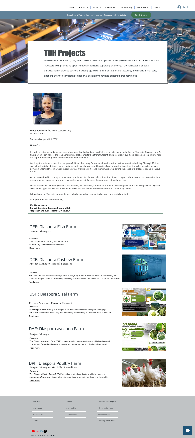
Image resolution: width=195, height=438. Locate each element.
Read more (34, 282)
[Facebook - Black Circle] (45, 431)
